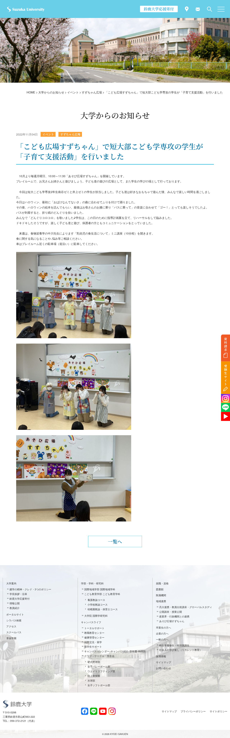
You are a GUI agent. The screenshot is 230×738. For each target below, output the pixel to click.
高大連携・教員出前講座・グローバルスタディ (185, 607)
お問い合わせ (163, 668)
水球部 (91, 680)
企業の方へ (162, 633)
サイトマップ (163, 662)
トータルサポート (94, 628)
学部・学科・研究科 (92, 583)
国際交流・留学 (93, 642)
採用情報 (161, 656)
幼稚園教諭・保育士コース (103, 609)
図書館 (160, 589)
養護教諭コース (96, 600)
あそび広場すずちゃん (171, 621)
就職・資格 (162, 583)
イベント (48, 134)
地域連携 (161, 601)
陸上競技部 (94, 676)
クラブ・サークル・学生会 (99, 656)
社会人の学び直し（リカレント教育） (180, 650)
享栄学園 (11, 638)
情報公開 (15, 603)
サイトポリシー (218, 711)
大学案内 (11, 583)
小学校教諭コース (98, 604)
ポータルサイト (15, 614)
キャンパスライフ (91, 622)
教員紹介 (15, 608)
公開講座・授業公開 (170, 611)
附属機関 (161, 595)
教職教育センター (94, 632)
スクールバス (13, 632)
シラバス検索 (13, 620)
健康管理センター (94, 637)
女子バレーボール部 (99, 666)
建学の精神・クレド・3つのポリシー (30, 589)
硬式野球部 (94, 662)
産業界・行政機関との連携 (174, 616)
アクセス (11, 626)
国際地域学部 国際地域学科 (99, 589)
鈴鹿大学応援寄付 (159, 9)
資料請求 (225, 344)
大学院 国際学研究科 (96, 615)
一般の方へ (162, 639)
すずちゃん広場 (70, 134)
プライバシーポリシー (193, 711)
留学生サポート (93, 646)
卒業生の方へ (163, 627)
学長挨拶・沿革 (18, 594)
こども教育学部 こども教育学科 (102, 594)
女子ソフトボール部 (99, 685)
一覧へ (115, 541)
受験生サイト (225, 375)
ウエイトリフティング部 (101, 671)
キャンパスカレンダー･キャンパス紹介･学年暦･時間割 (115, 651)
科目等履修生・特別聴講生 (174, 645)
